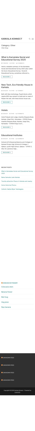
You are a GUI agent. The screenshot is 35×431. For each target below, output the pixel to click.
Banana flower (6, 292)
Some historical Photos (8, 185)
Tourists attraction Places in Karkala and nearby (16, 181)
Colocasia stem (7, 287)
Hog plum (5, 302)
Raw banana (6, 307)
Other (13, 63)
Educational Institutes (11, 135)
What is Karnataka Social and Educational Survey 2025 (15, 58)
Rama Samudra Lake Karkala (10, 177)
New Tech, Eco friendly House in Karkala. (17, 86)
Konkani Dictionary (10, 283)
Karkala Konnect (11, 39)
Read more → (7, 76)
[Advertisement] (17, 17)
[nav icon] (33, 39)
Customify (17, 392)
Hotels (4, 110)
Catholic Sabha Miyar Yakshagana (12, 189)
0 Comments (20, 63)
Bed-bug (4, 297)
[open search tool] (29, 39)
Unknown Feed (8, 358)
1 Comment (20, 90)
